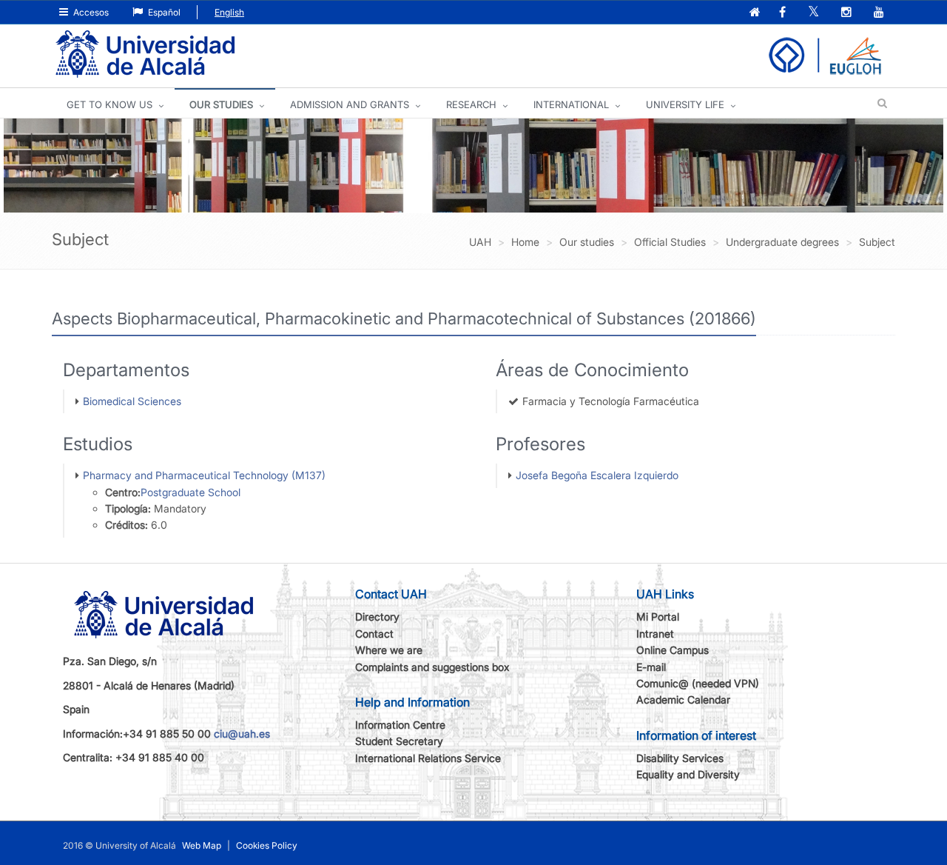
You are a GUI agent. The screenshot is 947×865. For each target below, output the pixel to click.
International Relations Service (428, 758)
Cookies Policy (266, 845)
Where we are (388, 650)
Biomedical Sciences (132, 401)
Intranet (655, 633)
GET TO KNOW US (109, 104)
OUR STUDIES (221, 104)
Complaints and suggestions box (432, 667)
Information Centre (400, 724)
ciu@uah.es (242, 733)
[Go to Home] (145, 54)
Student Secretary (399, 741)
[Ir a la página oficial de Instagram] (848, 13)
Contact (374, 633)
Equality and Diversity (688, 774)
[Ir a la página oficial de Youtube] (880, 13)
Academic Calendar (683, 699)
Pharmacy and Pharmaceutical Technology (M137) (204, 475)
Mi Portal (657, 616)
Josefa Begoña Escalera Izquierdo (597, 475)
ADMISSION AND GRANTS (349, 104)
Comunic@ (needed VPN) (697, 683)
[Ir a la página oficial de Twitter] (815, 13)
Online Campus (672, 650)
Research (471, 104)
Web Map (201, 845)
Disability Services (680, 758)
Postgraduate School (190, 492)
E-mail (651, 667)
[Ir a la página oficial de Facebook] (784, 13)
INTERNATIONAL (571, 104)
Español (163, 12)
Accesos (90, 12)
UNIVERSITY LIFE (685, 104)
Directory (377, 616)
